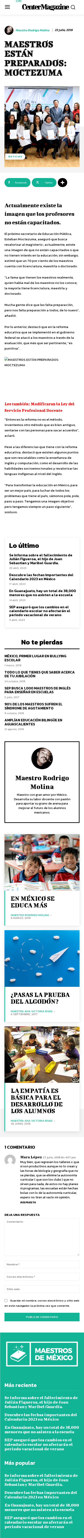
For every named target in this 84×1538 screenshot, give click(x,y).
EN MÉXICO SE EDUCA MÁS (33, 902)
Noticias (15, 156)
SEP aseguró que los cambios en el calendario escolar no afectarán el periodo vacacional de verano (39, 610)
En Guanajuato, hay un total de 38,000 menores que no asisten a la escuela (42, 592)
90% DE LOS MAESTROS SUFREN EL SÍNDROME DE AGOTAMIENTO (33, 706)
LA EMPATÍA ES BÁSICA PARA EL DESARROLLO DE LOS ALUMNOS (37, 1100)
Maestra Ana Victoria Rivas (32, 1011)
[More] (62, 182)
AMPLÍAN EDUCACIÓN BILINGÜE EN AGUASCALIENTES (33, 722)
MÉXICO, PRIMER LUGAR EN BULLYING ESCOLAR (35, 658)
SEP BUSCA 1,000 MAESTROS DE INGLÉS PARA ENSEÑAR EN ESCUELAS (37, 690)
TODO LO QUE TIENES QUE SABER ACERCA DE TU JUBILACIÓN (39, 674)
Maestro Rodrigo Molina (32, 30)
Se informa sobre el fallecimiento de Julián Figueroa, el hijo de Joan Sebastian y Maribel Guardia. (40, 559)
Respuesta (28, 1202)
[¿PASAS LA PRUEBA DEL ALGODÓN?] (42, 958)
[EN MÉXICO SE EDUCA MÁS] (42, 862)
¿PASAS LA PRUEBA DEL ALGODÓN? (40, 998)
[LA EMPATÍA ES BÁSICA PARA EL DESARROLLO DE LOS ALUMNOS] (42, 1054)
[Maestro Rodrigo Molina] (9, 30)
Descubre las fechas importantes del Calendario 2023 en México (41, 577)
